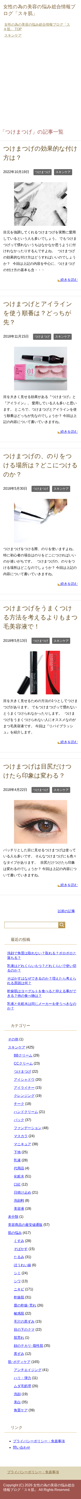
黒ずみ (19, 1354)
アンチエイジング (27, 1370)
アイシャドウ (24, 1079)
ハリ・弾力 (22, 1378)
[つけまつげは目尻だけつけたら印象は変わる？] (40, 840)
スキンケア (63, 172)
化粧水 (19, 1176)
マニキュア (22, 1144)
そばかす (21, 1249)
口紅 (17, 1184)
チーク (19, 1104)
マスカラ (21, 1136)
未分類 (13, 1217)
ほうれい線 (22, 1265)
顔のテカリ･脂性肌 (28, 1346)
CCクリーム (23, 1063)
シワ (17, 1281)
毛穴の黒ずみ (24, 1321)
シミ (17, 1273)
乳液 (17, 1160)
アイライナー (24, 1087)
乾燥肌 (19, 1297)
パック (19, 1120)
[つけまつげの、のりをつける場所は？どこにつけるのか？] (40, 539)
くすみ (19, 1241)
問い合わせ (21, 1447)
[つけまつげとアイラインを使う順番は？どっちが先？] (40, 387)
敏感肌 (19, 1313)
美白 (17, 1402)
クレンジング (24, 1096)
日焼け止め (22, 1192)
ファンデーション (27, 1128)
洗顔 (17, 1394)
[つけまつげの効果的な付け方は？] (40, 222)
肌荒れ (19, 1337)
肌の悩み (15, 1233)
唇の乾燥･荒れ (25, 1305)
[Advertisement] (40, 84)
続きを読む (69, 280)
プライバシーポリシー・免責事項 (39, 1441)
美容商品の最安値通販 (25, 1225)
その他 (13, 1039)
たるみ (19, 1257)
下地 (17, 1152)
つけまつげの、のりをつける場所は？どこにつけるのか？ (40, 465)
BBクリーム (23, 1055)
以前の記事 (66, 911)
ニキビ (19, 1289)
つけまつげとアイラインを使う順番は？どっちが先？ (37, 313)
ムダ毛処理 (22, 1386)
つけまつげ (42, 172)
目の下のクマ (24, 1329)
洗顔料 (19, 1200)
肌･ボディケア (19, 1362)
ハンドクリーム (26, 1112)
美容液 (19, 1208)
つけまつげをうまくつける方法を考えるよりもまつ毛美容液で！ (40, 617)
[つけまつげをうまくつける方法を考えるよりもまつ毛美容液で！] (40, 691)
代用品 (19, 1168)
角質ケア (21, 1410)
